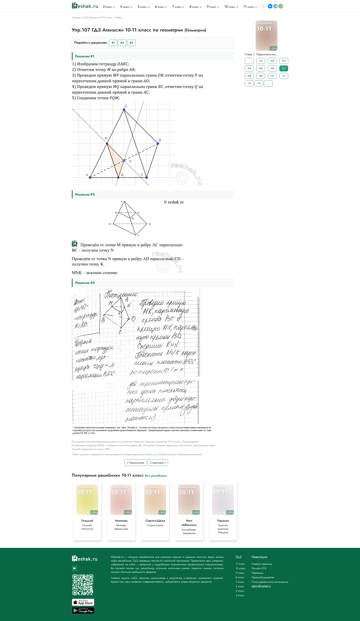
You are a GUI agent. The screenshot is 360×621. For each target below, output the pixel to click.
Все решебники (156, 475)
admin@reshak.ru (261, 586)
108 (249, 76)
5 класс (240, 591)
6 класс (240, 586)
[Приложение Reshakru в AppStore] (83, 605)
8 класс (240, 577)
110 (272, 76)
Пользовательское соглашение (270, 582)
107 (284, 68)
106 (272, 68)
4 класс (240, 595)
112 (249, 83)
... (249, 61)
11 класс (240, 564)
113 (259, 83)
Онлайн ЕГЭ (259, 568)
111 (284, 76)
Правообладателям (263, 577)
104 (249, 68)
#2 (122, 43)
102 (272, 61)
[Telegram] (275, 6)
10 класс (241, 568)
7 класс (240, 582)
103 (284, 61)
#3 (131, 43)
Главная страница (262, 564)
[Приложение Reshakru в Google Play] (83, 613)
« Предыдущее (135, 462)
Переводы (257, 573)
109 (261, 76)
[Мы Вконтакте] (74, 568)
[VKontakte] (270, 6)
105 (261, 68)
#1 (113, 43)
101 (261, 61)
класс (107, 7)
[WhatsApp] (280, 6)
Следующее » (158, 462)
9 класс (240, 573)
